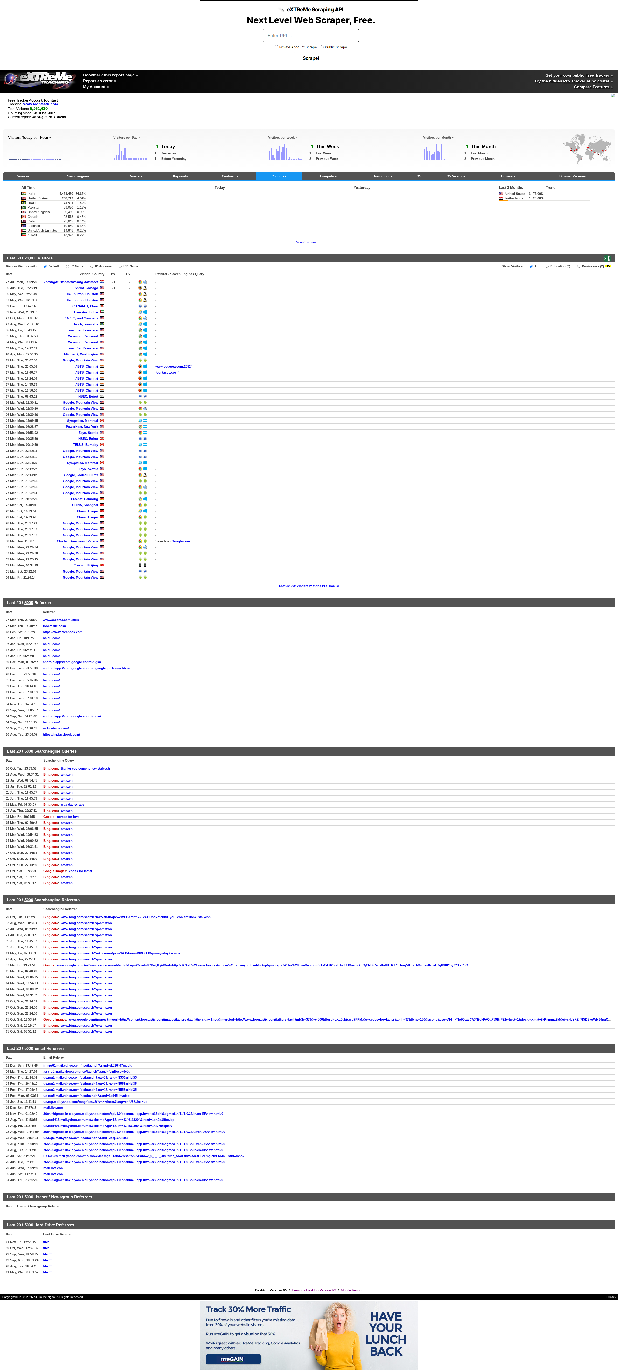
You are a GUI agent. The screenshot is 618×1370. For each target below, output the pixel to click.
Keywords (180, 176)
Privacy (611, 1297)
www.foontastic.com (40, 104)
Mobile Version (352, 1290)
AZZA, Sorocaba (86, 324)
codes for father (80, 871)
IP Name (76, 266)
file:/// (47, 1242)
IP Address (103, 266)
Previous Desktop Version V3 (314, 1290)
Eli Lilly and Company (81, 318)
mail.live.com (53, 1108)
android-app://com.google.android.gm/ (72, 662)
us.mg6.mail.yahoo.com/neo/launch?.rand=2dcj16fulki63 (85, 1138)
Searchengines (78, 176)
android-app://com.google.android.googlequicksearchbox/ (86, 668)
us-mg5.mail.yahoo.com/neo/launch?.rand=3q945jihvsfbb (86, 1095)
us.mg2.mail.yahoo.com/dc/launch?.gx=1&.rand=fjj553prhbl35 (90, 1077)
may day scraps (72, 804)
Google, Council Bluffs (81, 475)
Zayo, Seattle (88, 433)
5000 (28, 602)
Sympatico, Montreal (82, 421)
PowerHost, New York (82, 427)
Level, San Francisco (82, 330)
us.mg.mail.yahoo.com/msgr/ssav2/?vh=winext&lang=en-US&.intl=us (95, 1102)
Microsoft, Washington (81, 354)
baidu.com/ (51, 638)
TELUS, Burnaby (85, 445)
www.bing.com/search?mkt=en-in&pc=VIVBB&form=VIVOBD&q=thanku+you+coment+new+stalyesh (136, 917)
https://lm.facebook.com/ (61, 734)
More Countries (306, 242)
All (536, 266)
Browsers (508, 176)
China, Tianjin (87, 511)
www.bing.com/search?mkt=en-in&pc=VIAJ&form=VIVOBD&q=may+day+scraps (120, 953)
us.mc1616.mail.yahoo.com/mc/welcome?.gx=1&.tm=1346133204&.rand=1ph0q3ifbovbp (108, 1120)
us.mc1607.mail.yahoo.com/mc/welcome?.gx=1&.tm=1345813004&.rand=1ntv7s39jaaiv (107, 1126)
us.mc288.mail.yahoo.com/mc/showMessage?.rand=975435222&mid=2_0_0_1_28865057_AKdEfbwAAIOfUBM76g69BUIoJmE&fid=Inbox (143, 1156)
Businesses (592, 266)
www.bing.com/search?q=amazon (86, 923)
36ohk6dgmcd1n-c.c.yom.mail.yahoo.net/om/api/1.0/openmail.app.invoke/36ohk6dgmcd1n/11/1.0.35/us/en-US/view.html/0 (134, 1132)
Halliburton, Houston (82, 294)
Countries (279, 176)
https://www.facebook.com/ (63, 632)
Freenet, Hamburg (84, 499)
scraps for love (68, 816)
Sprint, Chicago (86, 288)
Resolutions (383, 176)
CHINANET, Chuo (85, 306)
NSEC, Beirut (88, 396)
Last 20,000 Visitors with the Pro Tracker (309, 586)
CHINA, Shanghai (85, 505)
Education (559, 266)
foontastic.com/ (167, 372)
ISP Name (130, 266)
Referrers (135, 176)
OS (419, 176)
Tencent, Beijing (86, 565)
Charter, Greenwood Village (77, 541)
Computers (328, 176)
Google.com (181, 541)
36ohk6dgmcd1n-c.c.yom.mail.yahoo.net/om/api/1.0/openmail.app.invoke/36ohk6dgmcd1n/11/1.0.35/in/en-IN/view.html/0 (133, 1114)
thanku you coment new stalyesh (85, 768)
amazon (67, 774)
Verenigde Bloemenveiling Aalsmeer (70, 282)
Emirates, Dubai (86, 312)
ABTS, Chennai (86, 366)
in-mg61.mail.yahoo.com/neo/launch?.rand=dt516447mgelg (87, 1065)
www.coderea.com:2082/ (173, 366)
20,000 (30, 258)
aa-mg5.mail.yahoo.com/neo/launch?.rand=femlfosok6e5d (86, 1071)
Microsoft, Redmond (83, 336)
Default (53, 266)
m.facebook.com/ (56, 728)
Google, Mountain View (80, 360)
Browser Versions (572, 176)
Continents (230, 176)
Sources (23, 176)
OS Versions (456, 176)
